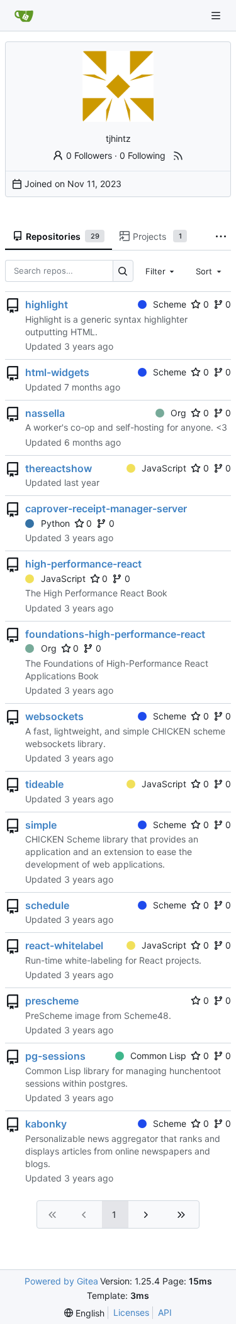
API (165, 1312)
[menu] (84, 1313)
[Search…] (123, 271)
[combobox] (161, 270)
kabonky (46, 1123)
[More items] (221, 236)
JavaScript (164, 468)
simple (41, 825)
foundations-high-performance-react (115, 634)
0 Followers (89, 155)
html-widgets (57, 372)
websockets (54, 716)
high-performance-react (83, 563)
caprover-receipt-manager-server (106, 508)
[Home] (24, 15)
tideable (44, 784)
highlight (46, 304)
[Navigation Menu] (217, 15)
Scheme (169, 304)
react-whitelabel (64, 945)
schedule (47, 905)
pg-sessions (55, 1056)
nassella (45, 413)
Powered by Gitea (61, 1281)
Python (55, 523)
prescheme (52, 1000)
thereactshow (58, 468)
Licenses (131, 1312)
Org (178, 412)
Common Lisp (158, 1055)
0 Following (143, 155)
